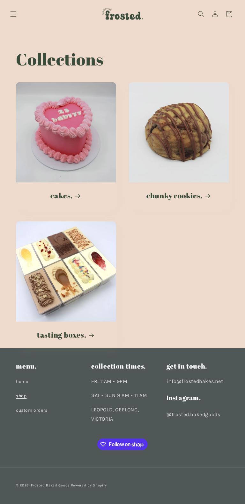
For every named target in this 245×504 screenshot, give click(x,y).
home (22, 381)
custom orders (32, 410)
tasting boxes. (61, 335)
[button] (13, 14)
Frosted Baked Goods (50, 485)
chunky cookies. (174, 195)
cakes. (61, 195)
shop (21, 396)
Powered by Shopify (89, 485)
